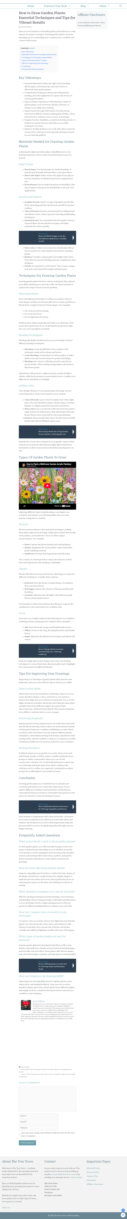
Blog (83, 6)
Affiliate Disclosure (95, 1184)
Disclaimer (91, 1180)
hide (32, 48)
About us (6, 1207)
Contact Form (76, 1177)
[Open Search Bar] (121, 6)
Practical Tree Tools (55, 6)
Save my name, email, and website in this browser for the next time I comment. (48, 1134)
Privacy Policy (93, 1172)
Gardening (25, 1067)
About (102, 6)
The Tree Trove (60, 1215)
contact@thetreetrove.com (63, 1174)
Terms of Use (92, 1176)
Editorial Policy (93, 1168)
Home (30, 6)
